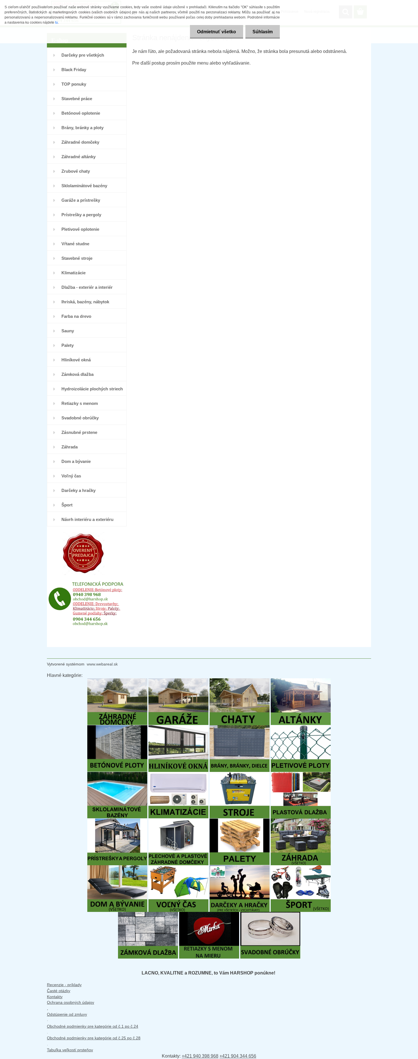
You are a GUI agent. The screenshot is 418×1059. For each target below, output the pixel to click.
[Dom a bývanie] (117, 868)
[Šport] (301, 868)
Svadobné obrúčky (80, 417)
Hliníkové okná (76, 359)
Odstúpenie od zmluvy (67, 1014)
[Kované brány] (240, 728)
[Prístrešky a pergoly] (117, 821)
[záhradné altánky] (301, 681)
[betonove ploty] (117, 728)
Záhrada (69, 446)
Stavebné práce (76, 98)
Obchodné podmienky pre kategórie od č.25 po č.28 (93, 1038)
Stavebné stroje (76, 258)
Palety (67, 345)
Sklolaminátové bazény (84, 185)
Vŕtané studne (75, 243)
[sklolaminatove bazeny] (117, 774)
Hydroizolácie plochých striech (92, 388)
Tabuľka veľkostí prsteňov (70, 1050)
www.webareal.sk (102, 664)
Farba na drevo (76, 316)
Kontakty (55, 996)
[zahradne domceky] (117, 681)
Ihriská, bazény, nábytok (85, 301)
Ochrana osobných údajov (70, 1002)
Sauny (67, 330)
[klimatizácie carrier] (178, 774)
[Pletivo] (301, 728)
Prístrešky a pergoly (81, 214)
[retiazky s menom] (209, 914)
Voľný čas (71, 475)
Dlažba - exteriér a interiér (87, 287)
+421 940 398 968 (200, 1056)
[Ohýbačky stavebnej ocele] (240, 774)
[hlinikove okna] (178, 728)
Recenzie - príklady (64, 984)
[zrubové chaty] (240, 681)
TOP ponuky (73, 84)
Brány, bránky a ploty (82, 127)
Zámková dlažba (77, 374)
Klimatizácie (73, 272)
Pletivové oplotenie (80, 229)
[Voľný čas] (178, 868)
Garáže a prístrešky (80, 200)
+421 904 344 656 (238, 1056)
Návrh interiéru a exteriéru (87, 519)
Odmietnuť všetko (216, 31)
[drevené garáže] (178, 681)
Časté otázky (58, 990)
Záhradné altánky (78, 156)
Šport (67, 504)
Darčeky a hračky (78, 490)
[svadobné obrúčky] (270, 914)
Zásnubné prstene (79, 432)
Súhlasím (263, 31)
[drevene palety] (240, 821)
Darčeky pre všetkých (82, 55)
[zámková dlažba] (148, 914)
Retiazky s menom (79, 403)
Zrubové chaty (75, 171)
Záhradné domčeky (80, 142)
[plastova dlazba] (301, 774)
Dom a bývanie (76, 461)
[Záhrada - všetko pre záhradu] (301, 821)
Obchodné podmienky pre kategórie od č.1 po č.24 (92, 1026)
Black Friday (73, 69)
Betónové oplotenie (80, 113)
